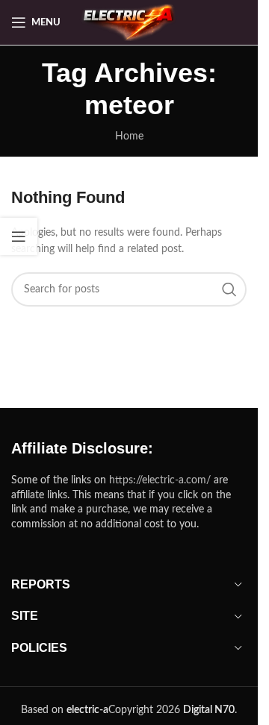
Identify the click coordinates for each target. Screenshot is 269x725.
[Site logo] (130, 22)
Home (129, 136)
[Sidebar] (18, 236)
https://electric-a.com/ (160, 480)
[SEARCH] (229, 289)
